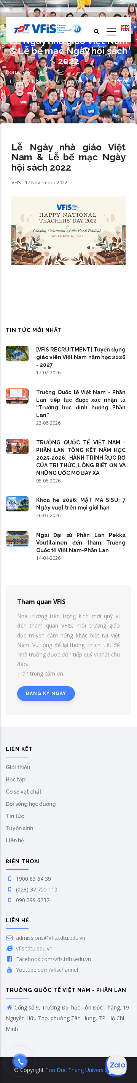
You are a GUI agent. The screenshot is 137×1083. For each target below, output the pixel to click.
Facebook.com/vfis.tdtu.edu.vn (52, 959)
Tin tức (34, 71)
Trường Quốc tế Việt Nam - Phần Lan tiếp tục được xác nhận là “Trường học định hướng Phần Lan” (81, 403)
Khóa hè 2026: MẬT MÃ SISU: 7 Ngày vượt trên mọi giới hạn (81, 504)
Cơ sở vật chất (23, 792)
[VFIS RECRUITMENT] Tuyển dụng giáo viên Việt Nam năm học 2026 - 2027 (81, 357)
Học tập (15, 779)
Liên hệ (15, 840)
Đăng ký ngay (46, 693)
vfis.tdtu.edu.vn (33, 948)
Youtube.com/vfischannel (46, 969)
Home (13, 71)
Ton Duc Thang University (77, 1069)
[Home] (48, 29)
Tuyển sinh (19, 828)
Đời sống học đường (31, 804)
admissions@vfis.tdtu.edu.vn (49, 937)
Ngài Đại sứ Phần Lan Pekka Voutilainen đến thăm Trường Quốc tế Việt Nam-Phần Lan (81, 542)
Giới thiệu (18, 767)
